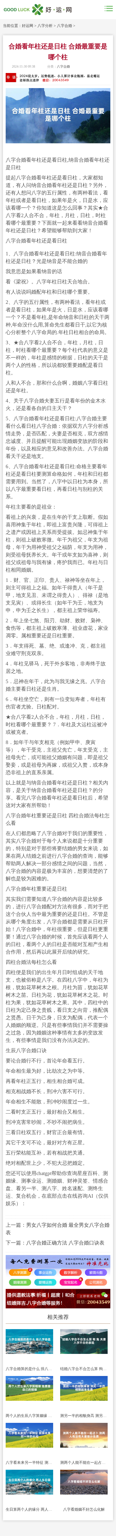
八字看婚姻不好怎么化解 (84, 1509)
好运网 (27, 26)
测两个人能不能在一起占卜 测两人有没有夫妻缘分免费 (84, 1463)
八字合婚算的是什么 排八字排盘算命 (29, 1369)
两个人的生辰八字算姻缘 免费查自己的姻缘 (29, 1416)
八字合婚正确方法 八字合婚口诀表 (65, 1243)
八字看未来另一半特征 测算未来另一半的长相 (29, 1463)
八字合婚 (64, 26)
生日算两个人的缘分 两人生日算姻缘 (29, 1509)
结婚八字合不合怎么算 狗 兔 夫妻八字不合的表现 (84, 1369)
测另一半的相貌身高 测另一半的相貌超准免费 (84, 1416)
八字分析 (45, 26)
